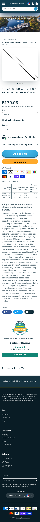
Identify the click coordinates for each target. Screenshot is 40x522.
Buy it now (20, 162)
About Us (5, 414)
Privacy (4, 441)
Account (32, 3)
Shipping (14, 106)
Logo (16, 4)
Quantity (5, 125)
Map (3, 421)
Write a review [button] (20, 355)
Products (11, 39)
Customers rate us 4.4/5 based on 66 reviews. (17, 338)
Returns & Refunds (8, 438)
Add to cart (20, 153)
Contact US (6, 417)
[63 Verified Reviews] (20, 336)
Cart (36, 3)
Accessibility (6, 444)
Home (4, 39)
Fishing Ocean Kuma (23, 518)
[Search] (36, 9)
